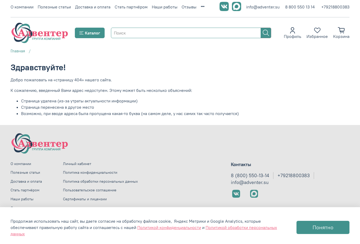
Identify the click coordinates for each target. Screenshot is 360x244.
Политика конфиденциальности (90, 172)
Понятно (323, 227)
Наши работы (164, 6)
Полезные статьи (54, 6)
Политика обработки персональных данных (100, 181)
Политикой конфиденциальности (169, 227)
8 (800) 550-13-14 (250, 175)
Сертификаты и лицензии (85, 199)
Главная (18, 50)
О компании (22, 6)
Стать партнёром (131, 6)
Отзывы (189, 6)
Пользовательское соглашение (89, 190)
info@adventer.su (263, 6)
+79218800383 (335, 6)
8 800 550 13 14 (300, 6)
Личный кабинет (77, 163)
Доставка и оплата (92, 6)
